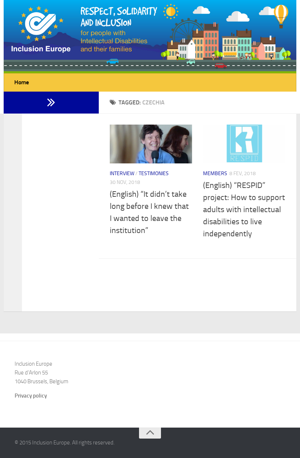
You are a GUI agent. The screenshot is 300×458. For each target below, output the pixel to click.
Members (215, 173)
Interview (122, 173)
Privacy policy (31, 395)
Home (21, 82)
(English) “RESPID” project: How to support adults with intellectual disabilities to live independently (244, 210)
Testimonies (154, 173)
